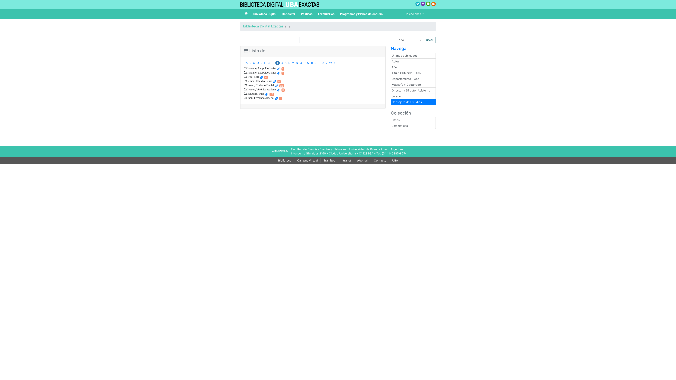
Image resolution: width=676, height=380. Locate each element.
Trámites (329, 160)
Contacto (380, 160)
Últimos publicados (404, 55)
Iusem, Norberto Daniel (260, 85)
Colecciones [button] (413, 14)
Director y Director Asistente (411, 90)
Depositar (288, 14)
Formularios (326, 14)
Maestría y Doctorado (406, 84)
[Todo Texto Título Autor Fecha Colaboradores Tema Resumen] (367, 40)
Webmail (362, 160)
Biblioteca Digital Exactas (263, 26)
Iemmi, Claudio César (259, 81)
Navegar (399, 48)
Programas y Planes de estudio (361, 14)
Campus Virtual (307, 160)
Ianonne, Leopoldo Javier (261, 72)
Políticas (306, 14)
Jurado (396, 96)
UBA (395, 160)
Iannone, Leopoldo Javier (261, 68)
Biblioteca (284, 160)
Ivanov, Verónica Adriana (261, 89)
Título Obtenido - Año (406, 73)
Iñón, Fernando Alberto (260, 97)
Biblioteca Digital (264, 14)
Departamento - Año (405, 79)
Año (394, 67)
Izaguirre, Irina (255, 93)
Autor (395, 61)
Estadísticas (400, 126)
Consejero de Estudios (407, 102)
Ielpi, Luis (253, 76)
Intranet (346, 160)
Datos (396, 120)
